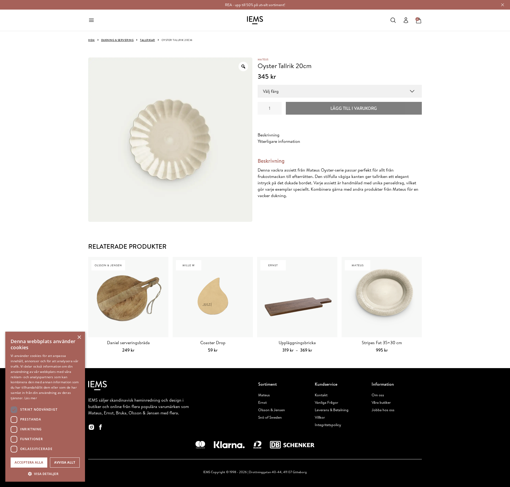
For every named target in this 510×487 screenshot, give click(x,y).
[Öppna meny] (91, 20)
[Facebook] (100, 427)
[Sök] (393, 20)
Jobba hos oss (383, 410)
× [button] (79, 337)
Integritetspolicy (328, 424)
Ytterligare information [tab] (279, 141)
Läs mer (30, 398)
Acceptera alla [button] (29, 462)
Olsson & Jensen (271, 410)
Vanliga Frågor (326, 402)
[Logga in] (406, 20)
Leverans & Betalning (331, 410)
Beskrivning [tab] (268, 135)
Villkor (320, 417)
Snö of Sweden (270, 417)
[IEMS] (255, 20)
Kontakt (321, 395)
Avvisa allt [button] (64, 462)
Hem (91, 40)
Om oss (378, 395)
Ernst (262, 402)
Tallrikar (147, 40)
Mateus (263, 59)
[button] (45, 473)
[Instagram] (91, 427)
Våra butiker (381, 402)
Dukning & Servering (117, 40)
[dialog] (45, 407)
